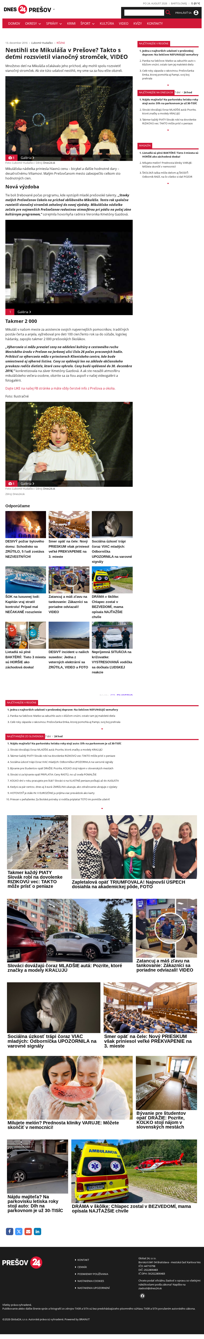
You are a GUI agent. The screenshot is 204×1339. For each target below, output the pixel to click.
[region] (54, 9)
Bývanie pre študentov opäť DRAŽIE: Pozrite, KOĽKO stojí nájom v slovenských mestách (61, 768)
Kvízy (137, 23)
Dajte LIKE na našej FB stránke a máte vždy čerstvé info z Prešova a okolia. (60, 388)
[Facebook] (9, 1231)
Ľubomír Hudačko (42, 43)
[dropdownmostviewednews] (168, 85)
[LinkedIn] (37, 1231)
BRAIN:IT (84, 1319)
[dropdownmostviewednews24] (168, 130)
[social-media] (141, 1296)
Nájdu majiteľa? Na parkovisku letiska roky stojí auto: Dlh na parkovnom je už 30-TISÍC (170, 101)
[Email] (28, 1231)
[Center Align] (168, 13)
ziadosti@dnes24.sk (150, 1288)
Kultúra (107, 23)
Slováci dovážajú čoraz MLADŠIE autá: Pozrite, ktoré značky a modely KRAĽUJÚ (169, 111)
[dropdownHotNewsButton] (168, 184)
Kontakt (83, 1260)
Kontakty (155, 23)
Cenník (82, 1267)
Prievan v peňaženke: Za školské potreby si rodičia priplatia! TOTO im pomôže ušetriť (60, 799)
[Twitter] (19, 1231)
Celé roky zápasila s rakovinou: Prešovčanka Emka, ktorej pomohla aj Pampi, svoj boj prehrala (168, 74)
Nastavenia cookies (90, 1281)
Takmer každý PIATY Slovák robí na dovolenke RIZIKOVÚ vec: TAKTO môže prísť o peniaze (169, 121)
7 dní (177, 92)
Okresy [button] (31, 23)
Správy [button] (52, 23)
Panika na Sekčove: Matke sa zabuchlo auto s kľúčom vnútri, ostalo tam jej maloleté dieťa (168, 62)
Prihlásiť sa (183, 13)
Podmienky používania (92, 1274)
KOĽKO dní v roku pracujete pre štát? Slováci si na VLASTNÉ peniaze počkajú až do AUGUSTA (64, 780)
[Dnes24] (40, 9)
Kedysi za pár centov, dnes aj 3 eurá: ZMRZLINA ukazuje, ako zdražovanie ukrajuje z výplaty (63, 787)
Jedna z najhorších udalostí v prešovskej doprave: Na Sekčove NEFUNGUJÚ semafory (170, 52)
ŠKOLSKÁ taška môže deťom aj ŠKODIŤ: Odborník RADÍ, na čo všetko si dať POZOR (167, 174)
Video (123, 23)
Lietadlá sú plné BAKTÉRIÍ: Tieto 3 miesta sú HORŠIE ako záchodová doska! (170, 154)
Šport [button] (86, 23)
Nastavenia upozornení (93, 1288)
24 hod (188, 92)
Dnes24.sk (49, 163)
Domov (14, 23)
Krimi (71, 23)
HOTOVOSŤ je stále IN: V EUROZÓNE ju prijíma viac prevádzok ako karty (52, 793)
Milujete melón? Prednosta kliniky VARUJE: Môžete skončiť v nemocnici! (167, 164)
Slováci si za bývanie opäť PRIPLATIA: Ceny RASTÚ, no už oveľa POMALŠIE (53, 774)
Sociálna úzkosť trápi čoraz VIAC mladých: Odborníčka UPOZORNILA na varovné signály (61, 762)
